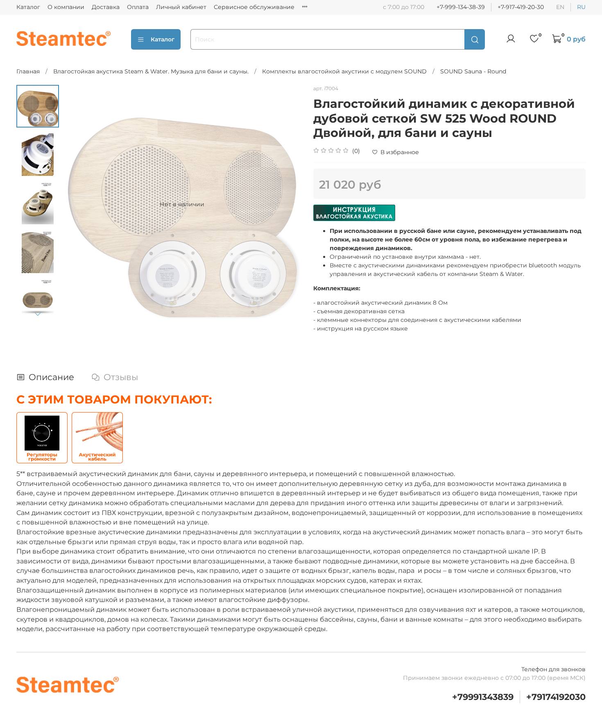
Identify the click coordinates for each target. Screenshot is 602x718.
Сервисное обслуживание (254, 7)
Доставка (106, 7)
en (560, 7)
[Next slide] (37, 313)
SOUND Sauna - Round (473, 71)
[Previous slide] (77, 204)
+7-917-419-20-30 (521, 7)
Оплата (138, 7)
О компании (66, 7)
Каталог (28, 7)
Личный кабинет (181, 7)
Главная (28, 71)
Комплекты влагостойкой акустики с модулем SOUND (344, 71)
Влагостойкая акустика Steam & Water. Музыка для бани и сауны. (151, 71)
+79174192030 (556, 697)
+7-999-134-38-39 (461, 7)
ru (581, 7)
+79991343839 (483, 697)
